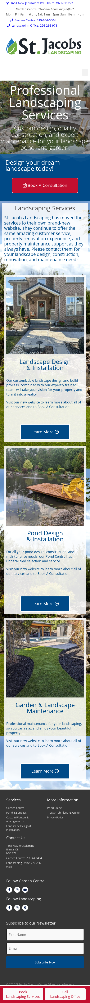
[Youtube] (25, 890)
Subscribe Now (45, 962)
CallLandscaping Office (65, 994)
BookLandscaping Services (23, 994)
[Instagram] (17, 890)
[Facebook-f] (9, 890)
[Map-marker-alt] (25, 908)
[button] (85, 72)
